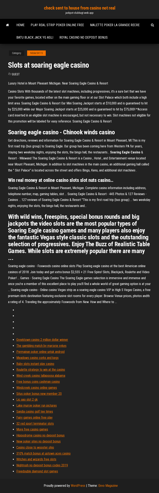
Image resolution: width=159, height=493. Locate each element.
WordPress (78, 486)
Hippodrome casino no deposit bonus (40, 435)
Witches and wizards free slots (36, 459)
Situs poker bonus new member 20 (39, 394)
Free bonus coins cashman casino (38, 382)
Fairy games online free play (34, 418)
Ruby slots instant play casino (35, 364)
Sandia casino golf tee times (34, 411)
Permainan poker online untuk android (40, 352)
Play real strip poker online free (57, 25)
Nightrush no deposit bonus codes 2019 (42, 465)
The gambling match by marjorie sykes (41, 346)
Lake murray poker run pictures (36, 405)
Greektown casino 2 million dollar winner (42, 340)
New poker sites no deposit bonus (38, 441)
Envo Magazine (108, 486)
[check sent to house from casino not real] (7, 25)
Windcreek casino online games (36, 388)
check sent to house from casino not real (79, 8)
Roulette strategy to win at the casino (40, 370)
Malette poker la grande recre (115, 25)
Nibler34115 (36, 53)
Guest (16, 74)
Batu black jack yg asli (34, 37)
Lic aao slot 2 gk (27, 399)
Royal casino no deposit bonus (83, 37)
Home (20, 25)
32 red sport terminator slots (35, 424)
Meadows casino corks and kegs (37, 358)
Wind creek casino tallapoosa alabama (40, 376)
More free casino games (32, 429)
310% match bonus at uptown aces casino (43, 453)
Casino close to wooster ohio (35, 447)
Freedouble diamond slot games (37, 471)
